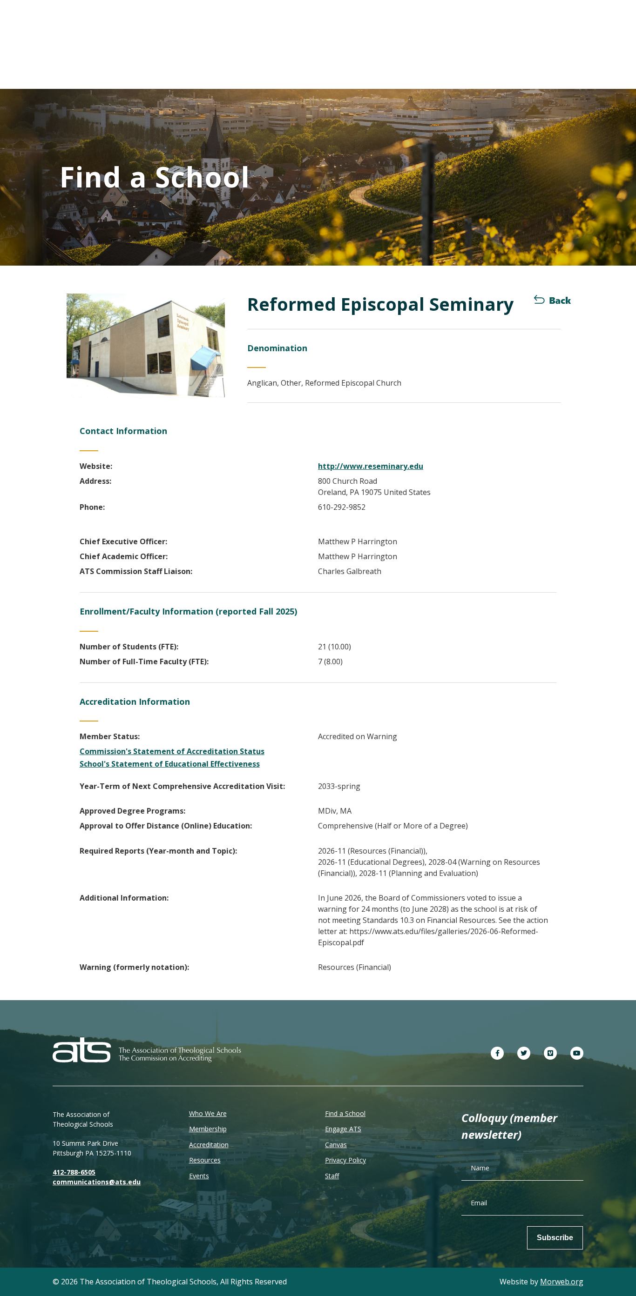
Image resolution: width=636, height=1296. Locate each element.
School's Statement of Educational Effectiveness (170, 764)
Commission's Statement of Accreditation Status (172, 751)
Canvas (336, 1144)
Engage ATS (343, 1128)
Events (199, 1175)
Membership (208, 1128)
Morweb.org (561, 1281)
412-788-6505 (74, 1172)
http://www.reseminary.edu (370, 466)
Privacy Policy (345, 1160)
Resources (205, 1160)
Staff (332, 1175)
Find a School (345, 1113)
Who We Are (208, 1113)
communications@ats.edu (97, 1181)
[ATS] (147, 1049)
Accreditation (209, 1144)
